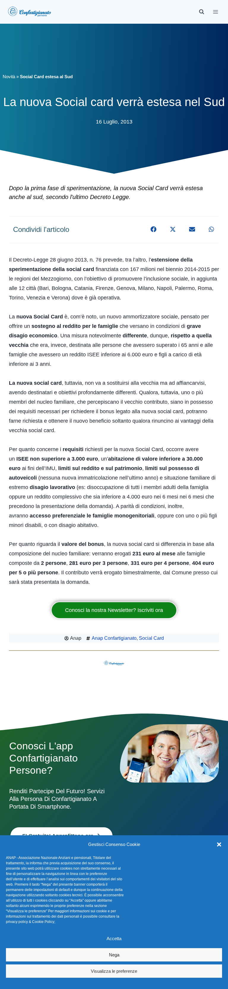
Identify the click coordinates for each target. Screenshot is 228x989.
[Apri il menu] (215, 11)
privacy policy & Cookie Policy (30, 922)
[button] (219, 844)
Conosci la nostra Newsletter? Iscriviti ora (114, 610)
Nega (114, 954)
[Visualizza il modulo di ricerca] (201, 12)
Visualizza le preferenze (114, 971)
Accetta (114, 938)
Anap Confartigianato (114, 638)
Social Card (151, 638)
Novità (9, 76)
